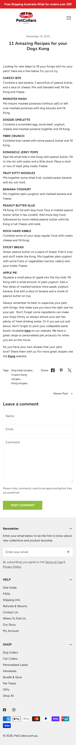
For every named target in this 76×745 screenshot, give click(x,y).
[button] (69, 18)
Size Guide (10, 587)
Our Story (9, 624)
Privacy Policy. (12, 566)
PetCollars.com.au (26, 735)
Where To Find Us (14, 618)
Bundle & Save (12, 677)
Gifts (6, 689)
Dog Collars (10, 652)
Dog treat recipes (22, 370)
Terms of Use (54, 562)
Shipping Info (11, 600)
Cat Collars (10, 658)
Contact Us (10, 612)
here (28, 330)
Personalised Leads (15, 665)
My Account (11, 631)
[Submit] (68, 551)
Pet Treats (9, 683)
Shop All (8, 695)
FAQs (6, 593)
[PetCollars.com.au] (26, 18)
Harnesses (9, 671)
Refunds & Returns (15, 606)
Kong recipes (19, 383)
